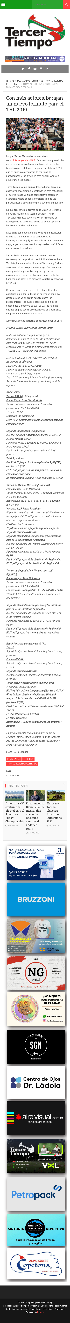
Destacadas (23, 80)
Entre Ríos (37, 80)
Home (11, 80)
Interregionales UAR (24, 160)
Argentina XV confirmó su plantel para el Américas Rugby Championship (14, 812)
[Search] (66, 4)
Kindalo (40, 1312)
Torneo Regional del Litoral (22, 763)
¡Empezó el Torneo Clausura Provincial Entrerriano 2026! (54, 812)
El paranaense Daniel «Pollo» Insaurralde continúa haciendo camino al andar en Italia (35, 816)
